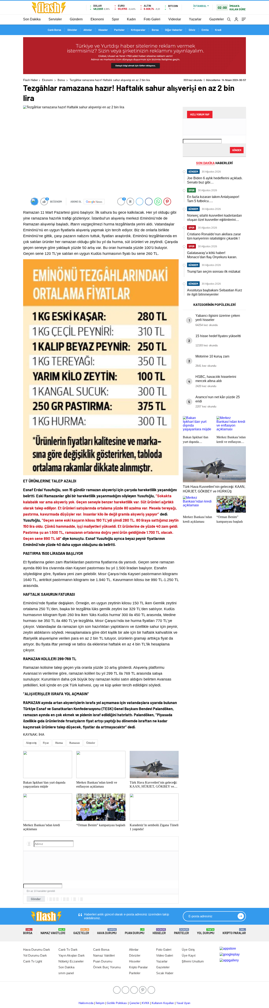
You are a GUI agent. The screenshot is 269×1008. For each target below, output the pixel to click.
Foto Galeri (152, 19)
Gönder (36, 899)
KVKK (145, 1003)
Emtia (205, 29)
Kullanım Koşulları (163, 1003)
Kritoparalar (138, 29)
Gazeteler (216, 19)
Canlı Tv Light (32, 961)
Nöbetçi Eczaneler (71, 961)
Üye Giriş (188, 949)
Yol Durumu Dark (35, 955)
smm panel (66, 973)
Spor (115, 19)
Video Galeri (164, 955)
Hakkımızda (86, 1003)
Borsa (155, 29)
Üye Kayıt (188, 955)
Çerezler (134, 1003)
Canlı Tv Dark (68, 949)
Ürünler (90, 742)
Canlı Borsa (54, 29)
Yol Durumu (205, 931)
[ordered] (64, 899)
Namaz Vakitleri (53, 931)
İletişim (100, 1003)
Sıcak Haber (164, 973)
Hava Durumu (107, 931)
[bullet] (67, 899)
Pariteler (119, 29)
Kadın (131, 19)
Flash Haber (30, 80)
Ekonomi (97, 19)
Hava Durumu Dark (36, 949)
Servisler (55, 19)
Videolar (174, 19)
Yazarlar (195, 19)
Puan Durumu (134, 931)
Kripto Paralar (234, 931)
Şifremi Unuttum (193, 961)
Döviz (192, 29)
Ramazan (74, 742)
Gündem (76, 19)
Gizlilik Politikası (117, 1003)
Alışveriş (31, 742)
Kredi (218, 29)
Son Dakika (32, 19)
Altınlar (87, 29)
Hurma (59, 742)
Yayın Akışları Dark (71, 955)
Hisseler (103, 29)
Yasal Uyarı (183, 1003)
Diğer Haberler (173, 29)
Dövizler (72, 29)
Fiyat (46, 742)
